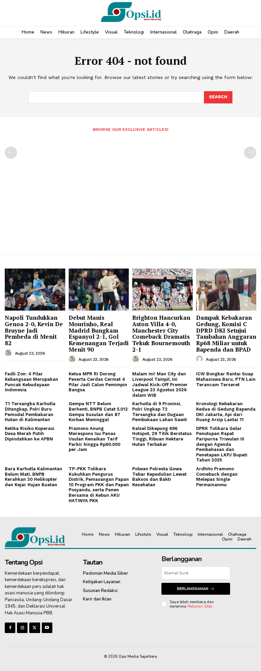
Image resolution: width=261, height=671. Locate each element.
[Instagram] (22, 628)
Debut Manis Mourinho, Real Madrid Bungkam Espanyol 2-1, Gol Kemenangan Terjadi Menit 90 (99, 333)
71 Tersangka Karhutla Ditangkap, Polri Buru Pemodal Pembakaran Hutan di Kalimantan (30, 411)
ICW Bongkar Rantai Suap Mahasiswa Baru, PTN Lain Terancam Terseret (226, 379)
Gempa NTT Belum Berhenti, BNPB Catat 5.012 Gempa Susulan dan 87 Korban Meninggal (98, 411)
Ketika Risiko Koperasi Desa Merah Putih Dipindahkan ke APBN (29, 433)
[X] (34, 628)
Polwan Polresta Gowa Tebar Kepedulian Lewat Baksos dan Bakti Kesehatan (159, 476)
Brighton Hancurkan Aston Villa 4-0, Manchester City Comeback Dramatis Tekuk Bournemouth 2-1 (161, 333)
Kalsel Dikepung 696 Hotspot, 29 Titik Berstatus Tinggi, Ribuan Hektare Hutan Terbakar (162, 436)
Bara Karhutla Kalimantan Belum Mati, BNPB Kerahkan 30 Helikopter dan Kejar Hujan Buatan (33, 476)
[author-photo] (9, 353)
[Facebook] (10, 628)
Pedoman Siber (199, 606)
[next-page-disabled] (250, 152)
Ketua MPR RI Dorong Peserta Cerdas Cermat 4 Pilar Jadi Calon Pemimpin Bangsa (98, 381)
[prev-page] (11, 152)
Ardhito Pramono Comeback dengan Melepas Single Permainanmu (217, 476)
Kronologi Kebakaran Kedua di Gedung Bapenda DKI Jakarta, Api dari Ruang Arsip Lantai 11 (226, 411)
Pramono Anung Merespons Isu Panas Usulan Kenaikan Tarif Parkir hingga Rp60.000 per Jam (94, 439)
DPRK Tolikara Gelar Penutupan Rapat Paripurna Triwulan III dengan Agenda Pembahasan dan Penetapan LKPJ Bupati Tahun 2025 (221, 444)
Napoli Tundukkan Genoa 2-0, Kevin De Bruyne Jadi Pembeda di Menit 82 (34, 330)
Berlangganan (192, 588)
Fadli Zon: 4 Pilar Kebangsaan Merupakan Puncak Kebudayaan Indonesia (31, 381)
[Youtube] (47, 628)
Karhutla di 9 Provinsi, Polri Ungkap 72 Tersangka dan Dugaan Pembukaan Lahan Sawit (159, 411)
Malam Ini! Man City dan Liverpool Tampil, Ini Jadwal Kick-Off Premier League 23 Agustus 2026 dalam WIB (160, 384)
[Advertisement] (130, 190)
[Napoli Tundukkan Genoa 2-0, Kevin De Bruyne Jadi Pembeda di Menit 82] (35, 290)
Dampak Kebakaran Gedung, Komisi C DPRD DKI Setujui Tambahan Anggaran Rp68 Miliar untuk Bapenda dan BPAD (226, 333)
